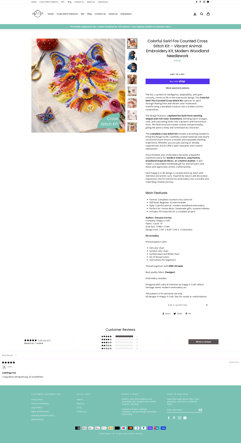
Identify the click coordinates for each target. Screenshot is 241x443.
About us (91, 2)
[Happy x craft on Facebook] (168, 417)
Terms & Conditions (40, 403)
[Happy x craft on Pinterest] (174, 417)
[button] (107, 336)
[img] (8, 362)
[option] (120, 26)
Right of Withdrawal (40, 411)
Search (80, 399)
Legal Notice (36, 407)
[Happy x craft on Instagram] (179, 417)
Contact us (79, 2)
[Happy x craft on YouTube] (185, 417)
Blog (70, 2)
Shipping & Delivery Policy (43, 415)
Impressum (103, 2)
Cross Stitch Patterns (49, 2)
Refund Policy (37, 419)
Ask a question (177, 305)
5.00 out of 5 (44, 340)
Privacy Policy (37, 399)
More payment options (177, 87)
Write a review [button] (203, 341)
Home (34, 2)
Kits (63, 2)
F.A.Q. (79, 407)
